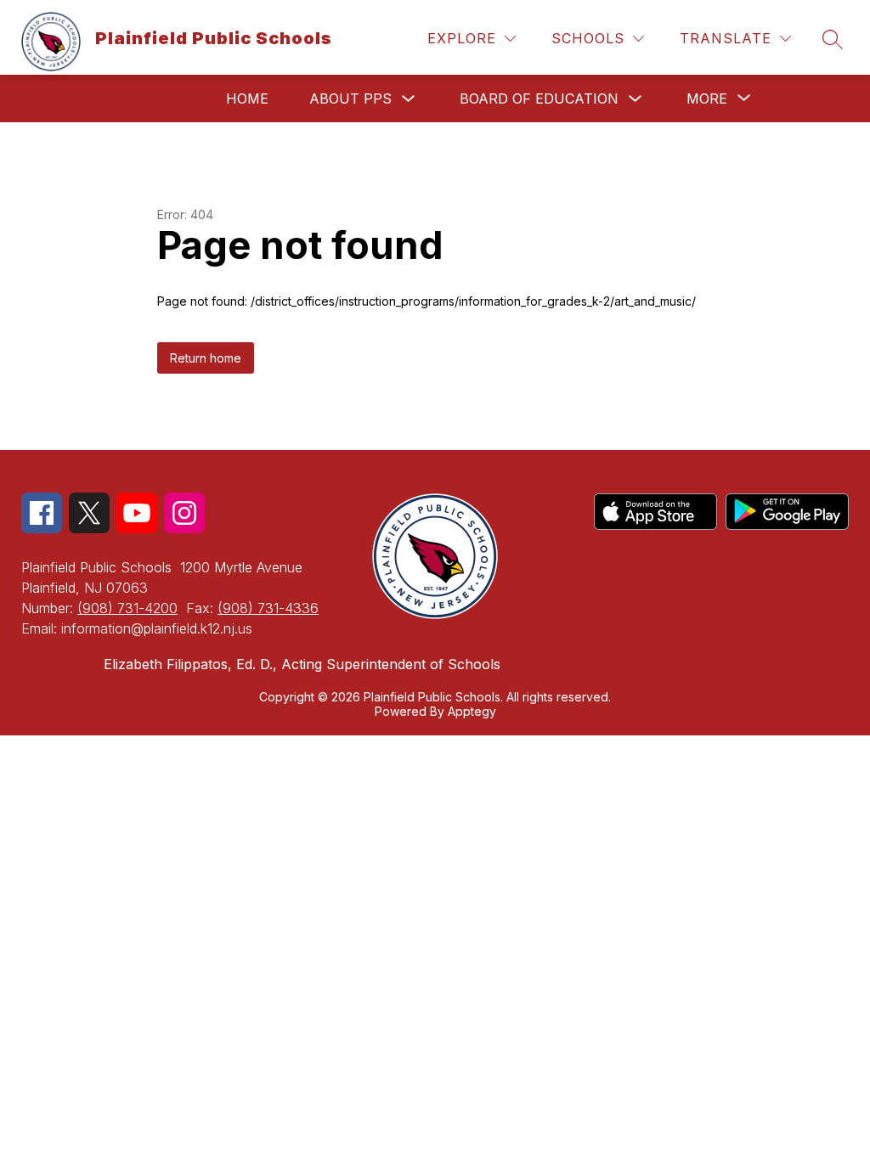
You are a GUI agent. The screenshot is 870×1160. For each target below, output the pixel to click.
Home (247, 98)
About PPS (350, 98)
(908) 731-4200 (127, 608)
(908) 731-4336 (268, 608)
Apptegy (472, 711)
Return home (205, 358)
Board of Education (539, 98)
